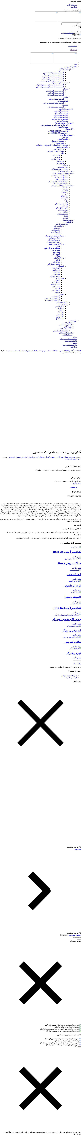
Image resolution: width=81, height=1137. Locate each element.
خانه (79, 350)
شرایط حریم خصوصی (69, 675)
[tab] (38, 487)
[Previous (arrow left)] (80, 939)
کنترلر (67, 459)
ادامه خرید (64, 935)
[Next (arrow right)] (78, 939)
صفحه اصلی (72, 46)
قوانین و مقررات (71, 677)
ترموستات (73, 459)
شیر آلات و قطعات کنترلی (68, 350)
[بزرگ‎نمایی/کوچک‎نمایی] (74, 937)
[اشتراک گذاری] (78, 937)
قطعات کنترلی (52, 350)
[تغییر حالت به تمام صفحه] (76, 937)
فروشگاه (73, 50)
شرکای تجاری (72, 5)
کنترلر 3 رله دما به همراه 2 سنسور (20, 350)
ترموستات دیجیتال (39, 350)
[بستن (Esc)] (80, 937)
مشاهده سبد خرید (74, 935)
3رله (79, 459)
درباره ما (74, 7)
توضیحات (73, 487)
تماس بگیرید (76, 483)
